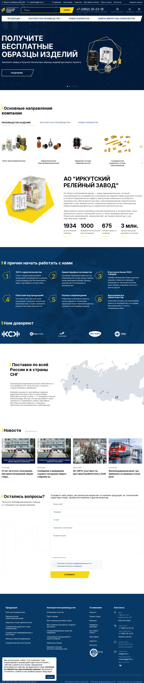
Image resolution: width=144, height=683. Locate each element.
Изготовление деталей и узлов (59, 621)
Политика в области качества (76, 682)
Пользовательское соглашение (129, 682)
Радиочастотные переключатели (19, 622)
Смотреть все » (31, 431)
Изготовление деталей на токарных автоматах (61, 626)
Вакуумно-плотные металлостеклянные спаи (57, 648)
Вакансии (93, 621)
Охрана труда (94, 616)
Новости (92, 612)
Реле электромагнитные (15, 612)
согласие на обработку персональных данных (29, 668)
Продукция (13, 19)
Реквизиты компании (93, 626)
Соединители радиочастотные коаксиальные (18, 628)
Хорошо (50, 677)
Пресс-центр (106, 2)
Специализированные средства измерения (59, 632)
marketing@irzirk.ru (126, 659)
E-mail (56, 520)
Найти (67, 10)
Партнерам (67, 2)
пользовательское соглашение (69, 566)
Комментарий (59, 535)
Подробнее (17, 73)
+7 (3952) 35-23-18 (126, 633)
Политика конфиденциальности (102, 682)
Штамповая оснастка (55, 612)
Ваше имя (58, 504)
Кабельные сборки (54, 643)
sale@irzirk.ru (124, 654)
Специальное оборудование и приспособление (59, 638)
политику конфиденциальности (78, 563)
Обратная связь (124, 620)
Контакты (117, 2)
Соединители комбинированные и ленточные (19, 633)
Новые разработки (79, 19)
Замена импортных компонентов (116, 19)
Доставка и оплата (91, 2)
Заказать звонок (135, 2)
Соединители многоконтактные (18, 643)
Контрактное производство (44, 19)
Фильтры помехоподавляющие (18, 639)
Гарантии (78, 2)
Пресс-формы (52, 616)
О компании (56, 2)
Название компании (63, 528)
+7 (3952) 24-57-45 (126, 628)
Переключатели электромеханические (14, 617)
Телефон (57, 512)
